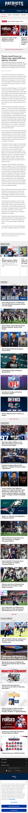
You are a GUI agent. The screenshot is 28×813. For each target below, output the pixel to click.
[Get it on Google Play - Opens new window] (18, 771)
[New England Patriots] (14, 777)
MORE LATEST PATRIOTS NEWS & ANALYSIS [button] (14, 49)
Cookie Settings (14, 802)
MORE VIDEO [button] (14, 614)
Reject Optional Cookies (14, 806)
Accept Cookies (14, 810)
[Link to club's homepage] (3, 10)
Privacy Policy (12, 799)
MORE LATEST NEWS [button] (14, 418)
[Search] (23, 11)
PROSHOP (19, 10)
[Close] (26, 781)
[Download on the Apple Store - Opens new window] (8, 770)
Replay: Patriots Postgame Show (15, 21)
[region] (14, 796)
